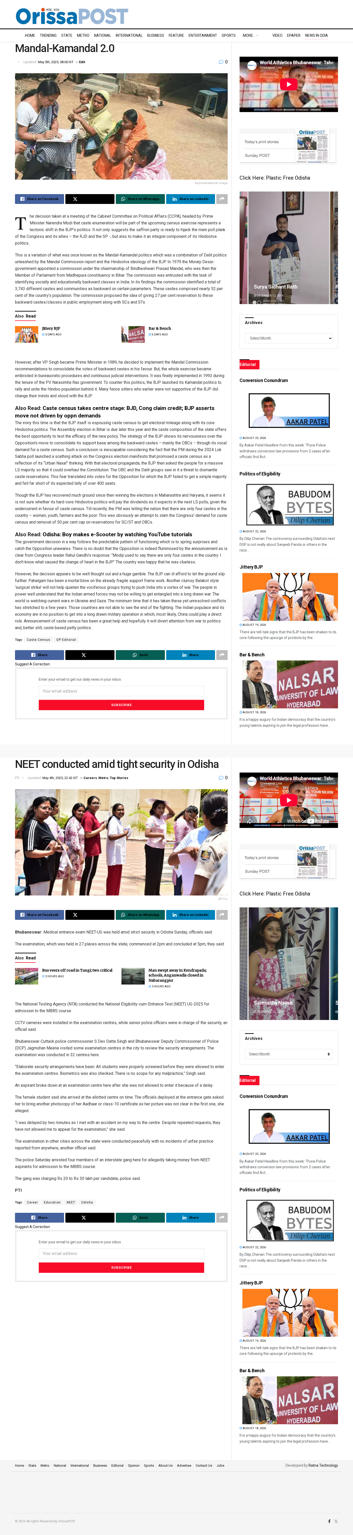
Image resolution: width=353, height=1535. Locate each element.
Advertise (184, 1465)
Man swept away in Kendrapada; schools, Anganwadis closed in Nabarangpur (177, 975)
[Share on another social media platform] (222, 199)
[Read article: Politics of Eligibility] (290, 503)
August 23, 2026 (254, 438)
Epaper (294, 35)
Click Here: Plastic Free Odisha (275, 178)
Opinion (134, 1465)
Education (52, 1202)
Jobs (220, 1465)
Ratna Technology (323, 1465)
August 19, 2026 (254, 625)
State (66, 35)
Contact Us (204, 1465)
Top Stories (119, 778)
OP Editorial (66, 640)
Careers (90, 778)
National (102, 35)
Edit (82, 62)
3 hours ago (54, 976)
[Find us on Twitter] (336, 1521)
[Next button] (334, 248)
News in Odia (316, 35)
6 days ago (159, 334)
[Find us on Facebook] (329, 1521)
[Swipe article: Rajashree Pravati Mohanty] (289, 963)
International (129, 35)
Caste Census (38, 640)
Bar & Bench (160, 328)
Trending (48, 35)
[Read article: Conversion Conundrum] (290, 410)
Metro (83, 35)
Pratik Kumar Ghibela (277, 287)
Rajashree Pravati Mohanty (284, 1003)
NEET (71, 1202)
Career (32, 1202)
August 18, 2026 (254, 712)
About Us (165, 1465)
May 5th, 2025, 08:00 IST (55, 62)
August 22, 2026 (254, 531)
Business (155, 35)
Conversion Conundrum (264, 380)
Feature (176, 35)
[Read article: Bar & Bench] (133, 334)
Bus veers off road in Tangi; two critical (77, 970)
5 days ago (53, 334)
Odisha (87, 1202)
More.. (249, 35)
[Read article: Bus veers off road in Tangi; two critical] (26, 976)
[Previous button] (243, 248)
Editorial (117, 1465)
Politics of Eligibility (260, 473)
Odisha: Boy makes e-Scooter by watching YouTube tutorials (117, 534)
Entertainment (203, 35)
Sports (229, 35)
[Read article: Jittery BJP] (26, 334)
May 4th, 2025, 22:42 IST (60, 778)
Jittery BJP (51, 328)
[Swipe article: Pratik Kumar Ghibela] (289, 248)
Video (277, 35)
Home (30, 35)
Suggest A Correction (32, 664)
